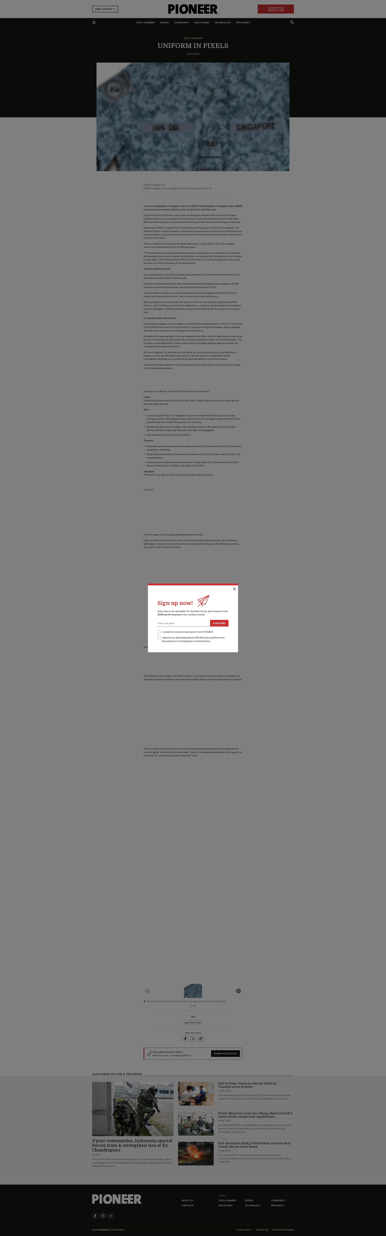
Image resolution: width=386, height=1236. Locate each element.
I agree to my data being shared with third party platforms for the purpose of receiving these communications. (193, 639)
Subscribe (219, 623)
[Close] (234, 589)
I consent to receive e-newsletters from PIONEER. (187, 631)
